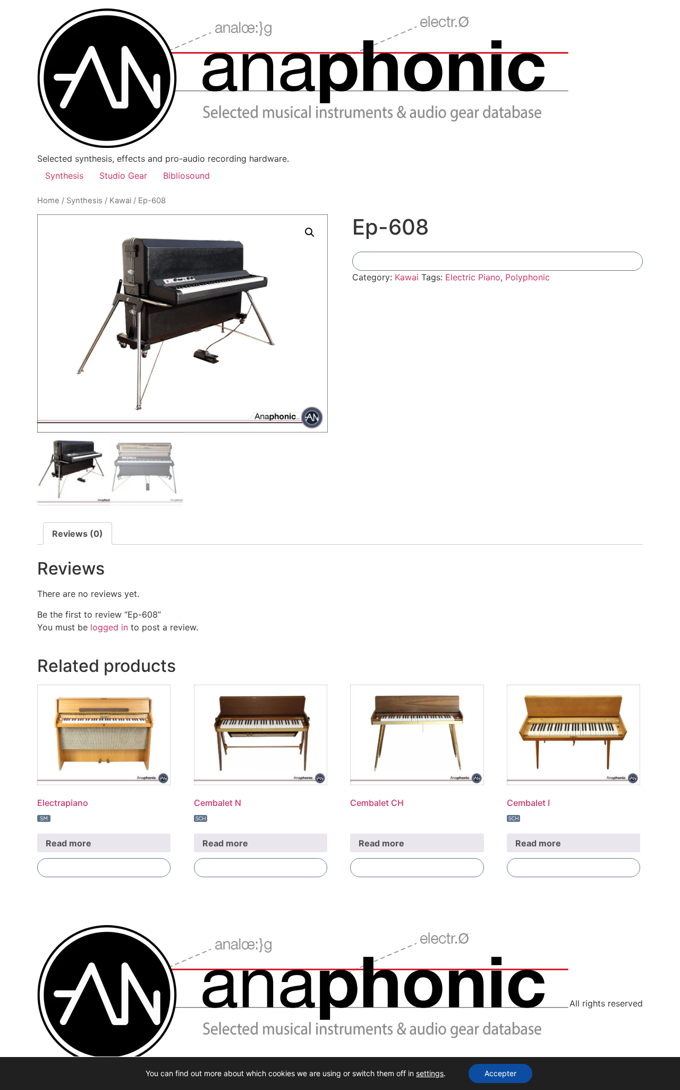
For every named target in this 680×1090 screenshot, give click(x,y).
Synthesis (64, 175)
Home (48, 200)
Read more (68, 843)
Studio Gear (123, 175)
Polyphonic (527, 277)
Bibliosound (186, 175)
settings (430, 1073)
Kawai (120, 200)
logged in (109, 627)
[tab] (77, 533)
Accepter (500, 1073)
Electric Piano (472, 277)
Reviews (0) (77, 533)
